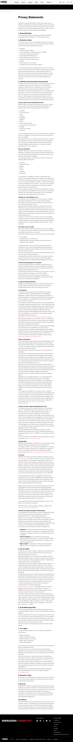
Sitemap (55, 739)
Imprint (49, 739)
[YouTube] (46, 721)
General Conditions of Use (37, 739)
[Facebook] (37, 721)
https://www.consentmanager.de (27, 586)
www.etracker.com (23, 458)
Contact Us (48, 2)
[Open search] (71, 2)
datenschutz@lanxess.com (46, 659)
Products (23, 2)
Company (16, 2)
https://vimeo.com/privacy (33, 438)
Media (36, 2)
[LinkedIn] (40, 721)
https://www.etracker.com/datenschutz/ (28, 507)
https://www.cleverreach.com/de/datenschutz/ (29, 336)
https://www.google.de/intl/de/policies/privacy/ (42, 452)
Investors (30, 2)
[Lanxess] (5, 739)
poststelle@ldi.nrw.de (23, 672)
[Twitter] (43, 721)
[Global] (60, 2)
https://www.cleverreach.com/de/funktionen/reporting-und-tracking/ (35, 317)
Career (42, 2)
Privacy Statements (22, 739)
